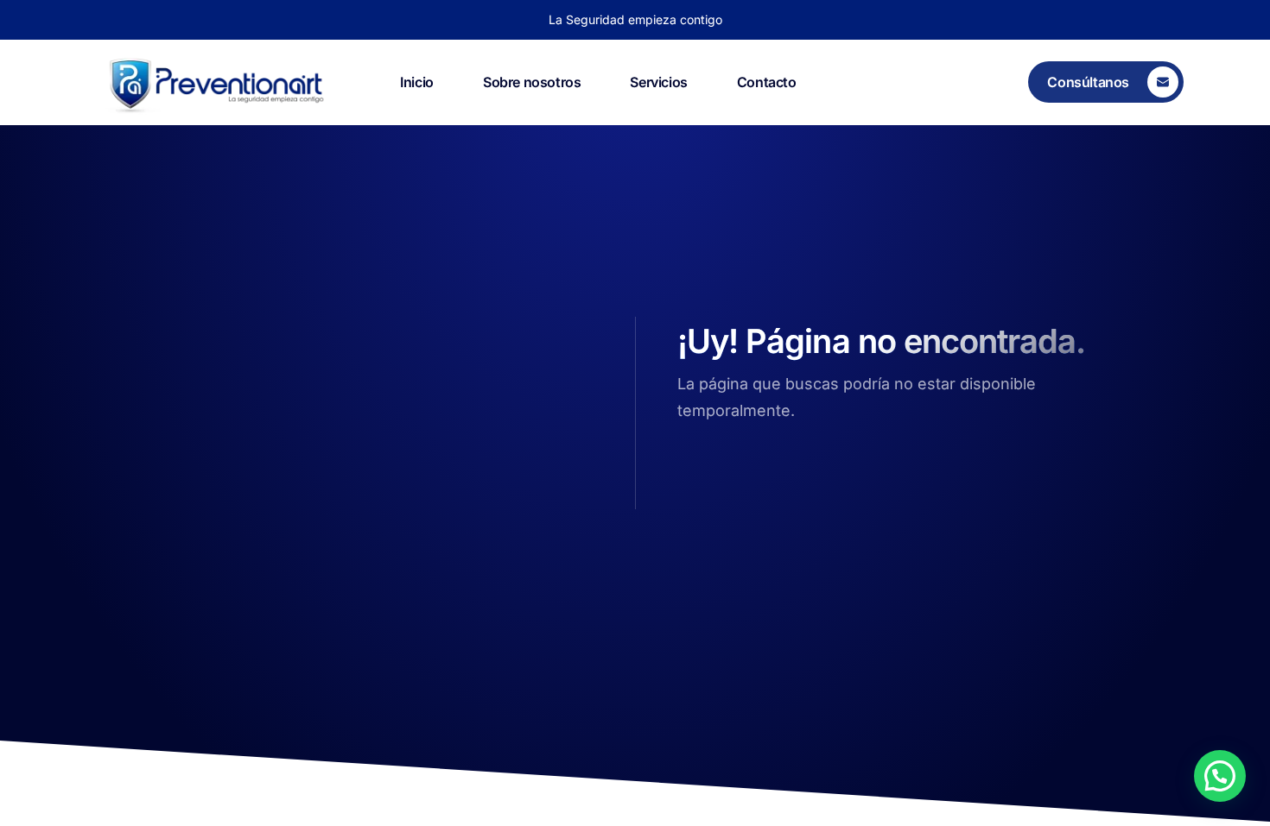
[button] (1220, 776)
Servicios (658, 82)
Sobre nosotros (532, 82)
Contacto (767, 82)
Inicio (417, 82)
